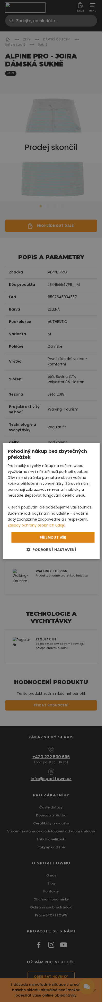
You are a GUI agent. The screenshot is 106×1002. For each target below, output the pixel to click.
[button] (51, 550)
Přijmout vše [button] (53, 537)
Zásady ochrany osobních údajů (36, 525)
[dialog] (51, 501)
